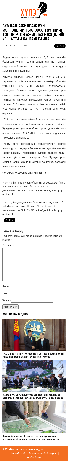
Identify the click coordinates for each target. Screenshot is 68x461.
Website (6, 300)
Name (5, 286)
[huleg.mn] (34, 10)
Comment (8, 245)
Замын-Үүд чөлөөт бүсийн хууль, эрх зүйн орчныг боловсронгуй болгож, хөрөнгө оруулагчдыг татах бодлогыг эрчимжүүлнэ (30, 439)
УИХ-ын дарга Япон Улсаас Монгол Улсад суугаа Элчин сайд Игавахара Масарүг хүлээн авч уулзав (33, 355)
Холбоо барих (34, 457)
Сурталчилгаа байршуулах (43, 453)
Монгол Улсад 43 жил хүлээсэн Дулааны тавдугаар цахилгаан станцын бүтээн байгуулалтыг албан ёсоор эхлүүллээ (32, 397)
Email (5, 293)
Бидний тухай (18, 453)
